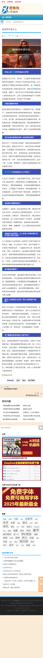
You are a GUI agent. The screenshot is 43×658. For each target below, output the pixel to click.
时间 (28, 530)
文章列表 (10, 2)
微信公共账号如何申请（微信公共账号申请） (17, 574)
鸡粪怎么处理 (27, 409)
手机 (4, 531)
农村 (32, 88)
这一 (17, 545)
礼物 (5, 541)
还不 (11, 544)
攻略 (15, 530)
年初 (22, 527)
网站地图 (12, 603)
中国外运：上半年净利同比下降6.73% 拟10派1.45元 (32, 412)
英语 (32, 541)
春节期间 (8, 172)
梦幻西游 (26, 534)
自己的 (24, 541)
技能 (9, 531)
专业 (4, 519)
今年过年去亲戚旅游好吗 (11, 412)
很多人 (29, 526)
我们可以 (37, 527)
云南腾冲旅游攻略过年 (10, 577)
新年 (22, 530)
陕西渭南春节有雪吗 (10, 389)
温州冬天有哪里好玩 (9, 564)
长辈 (34, 545)
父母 (11, 538)
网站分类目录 (30, 600)
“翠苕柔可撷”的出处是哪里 (11, 409)
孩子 (36, 523)
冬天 (5, 522)
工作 (17, 527)
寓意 (12, 527)
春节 (36, 530)
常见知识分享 (7, 375)
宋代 (5, 526)
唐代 (25, 522)
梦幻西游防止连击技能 (10, 419)
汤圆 (35, 534)
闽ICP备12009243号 (27, 603)
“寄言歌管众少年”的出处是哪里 (12, 416)
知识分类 (18, 2)
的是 (32, 537)
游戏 (5, 537)
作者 (21, 519)
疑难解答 (18, 603)
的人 (24, 537)
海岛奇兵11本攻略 (9, 584)
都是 (28, 545)
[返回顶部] (40, 589)
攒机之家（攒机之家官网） (12, 587)
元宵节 (28, 518)
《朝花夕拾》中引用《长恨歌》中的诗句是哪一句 (19, 581)
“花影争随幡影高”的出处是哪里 (13, 561)
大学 (31, 523)
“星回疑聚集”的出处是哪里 (11, 405)
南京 (13, 71)
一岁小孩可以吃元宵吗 (10, 557)
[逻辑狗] (21, 9)
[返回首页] (40, 579)
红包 (10, 542)
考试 (15, 542)
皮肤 (37, 538)
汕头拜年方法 (7, 567)
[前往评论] (40, 584)
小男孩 (21, 612)
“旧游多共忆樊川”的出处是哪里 (32, 416)
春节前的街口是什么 (32, 395)
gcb (7, 36)
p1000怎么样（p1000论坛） (12, 571)
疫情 (17, 537)
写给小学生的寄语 (29, 419)
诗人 (5, 545)
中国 (10, 519)
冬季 (13, 522)
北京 (18, 523)
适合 (22, 545)
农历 (36, 519)
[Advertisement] (21, 636)
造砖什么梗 (26, 405)
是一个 (16, 534)
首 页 (3, 2)
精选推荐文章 (38, 600)
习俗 (16, 518)
